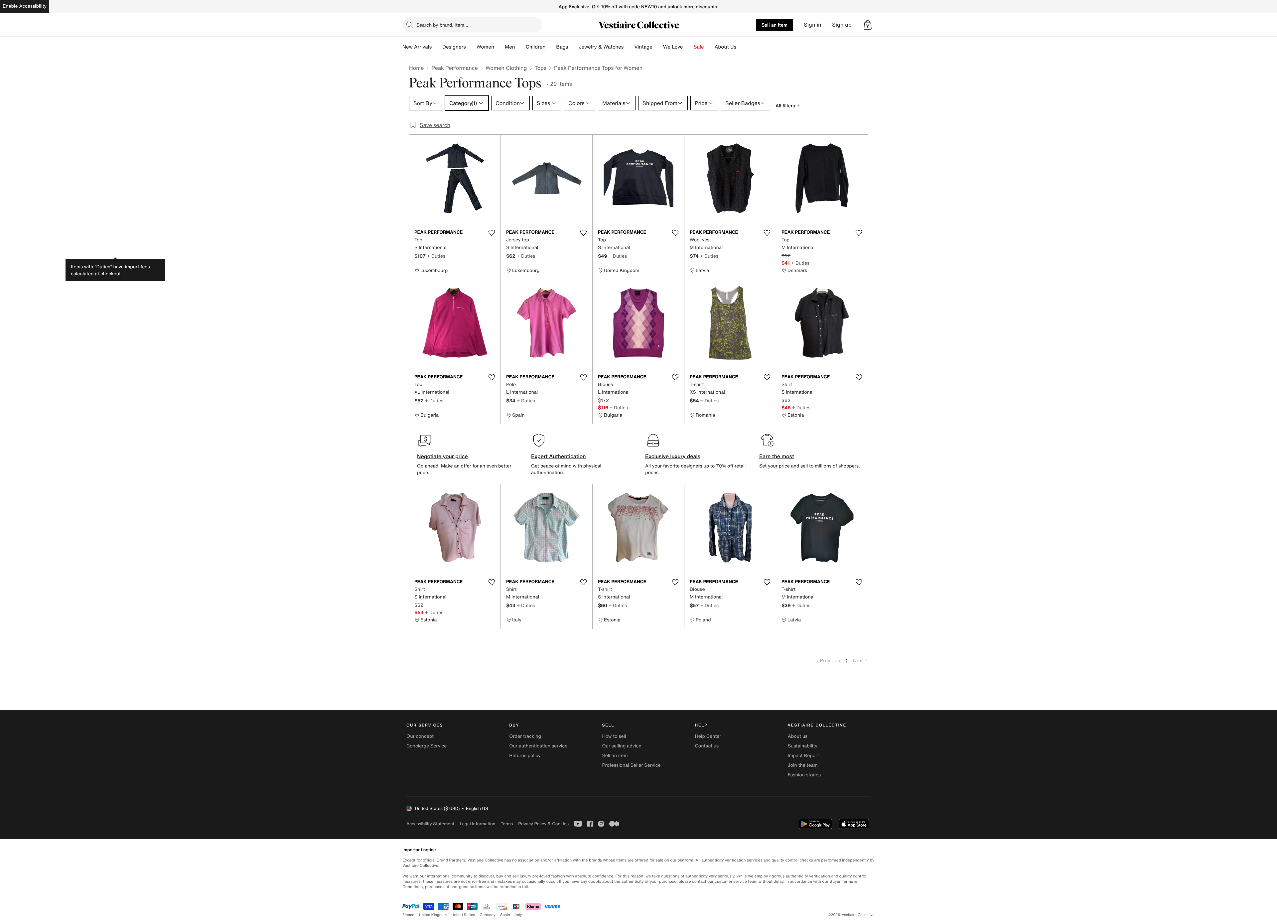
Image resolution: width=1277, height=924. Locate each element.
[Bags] (573, 47)
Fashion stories (804, 774)
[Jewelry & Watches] (629, 47)
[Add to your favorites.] (492, 233)
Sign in (812, 24)
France (408, 914)
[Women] (499, 47)
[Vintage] (657, 47)
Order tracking (525, 736)
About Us (725, 47)
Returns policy (524, 755)
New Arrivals (417, 47)
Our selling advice (621, 745)
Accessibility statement (430, 824)
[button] (867, 25)
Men (510, 47)
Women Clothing (506, 68)
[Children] (550, 47)
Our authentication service (538, 745)
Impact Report (803, 755)
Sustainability (802, 745)
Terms (506, 824)
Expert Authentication (558, 456)
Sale (699, 47)
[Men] (520, 47)
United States (463, 914)
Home (416, 68)
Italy (518, 914)
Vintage (643, 47)
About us (797, 736)
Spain (505, 914)
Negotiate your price (442, 456)
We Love (673, 47)
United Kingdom (433, 914)
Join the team (803, 765)
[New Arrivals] (437, 47)
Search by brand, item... (442, 24)
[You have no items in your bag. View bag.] (867, 25)
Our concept (420, 736)
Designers (454, 47)
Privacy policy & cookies (543, 824)
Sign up (842, 24)
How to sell (614, 736)
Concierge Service (426, 745)
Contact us (707, 745)
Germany (488, 914)
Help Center (708, 736)
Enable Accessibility (25, 6)
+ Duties (436, 255)
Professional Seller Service (631, 765)
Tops (541, 68)
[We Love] (688, 47)
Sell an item (774, 24)
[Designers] (471, 47)
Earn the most (776, 456)
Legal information (477, 824)
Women (485, 47)
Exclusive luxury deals (672, 456)
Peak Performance (454, 68)
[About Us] (741, 47)
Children (536, 47)
